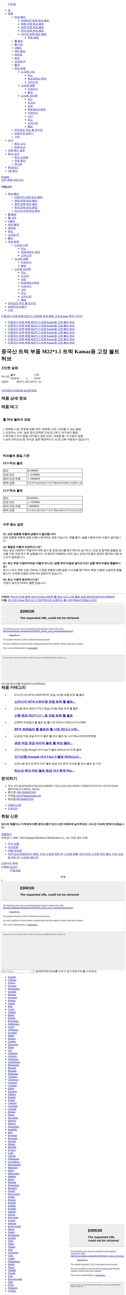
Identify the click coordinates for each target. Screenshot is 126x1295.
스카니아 (33, 82)
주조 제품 (33, 37)
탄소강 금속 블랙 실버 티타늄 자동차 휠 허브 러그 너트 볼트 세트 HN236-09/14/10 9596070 (63, 596)
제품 (10, 13)
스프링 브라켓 (29, 95)
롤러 (17, 65)
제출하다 (6, 834)
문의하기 (13, 167)
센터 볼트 (20, 51)
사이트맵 (13, 847)
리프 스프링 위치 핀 (51, 854)
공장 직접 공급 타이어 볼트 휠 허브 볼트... (43, 743)
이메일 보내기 (9, 867)
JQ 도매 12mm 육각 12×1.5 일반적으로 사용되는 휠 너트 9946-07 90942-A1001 (52, 600)
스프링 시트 (28, 71)
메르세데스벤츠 (37, 109)
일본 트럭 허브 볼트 (32, 27)
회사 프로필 (21, 157)
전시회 (18, 164)
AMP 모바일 (15, 850)
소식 (10, 140)
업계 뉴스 (20, 147)
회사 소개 (13, 154)
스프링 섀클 (28, 85)
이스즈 (31, 102)
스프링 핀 (20, 61)
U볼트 (18, 47)
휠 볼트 (18, 41)
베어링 (18, 54)
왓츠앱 (17, 870)
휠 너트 (18, 44)
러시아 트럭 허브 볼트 (34, 34)
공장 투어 (20, 160)
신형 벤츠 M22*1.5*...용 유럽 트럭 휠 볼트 (43, 715)
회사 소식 (20, 143)
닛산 (30, 116)
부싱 (17, 58)
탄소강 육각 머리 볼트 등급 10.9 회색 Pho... (44, 770)
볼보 (30, 92)
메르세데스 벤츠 (37, 78)
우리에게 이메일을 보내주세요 (19, 390)
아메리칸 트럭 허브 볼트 (35, 20)
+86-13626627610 (26, 792)
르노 (30, 119)
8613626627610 (24, 799)
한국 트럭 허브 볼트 (32, 30)
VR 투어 (13, 171)
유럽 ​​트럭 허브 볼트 (32, 23)
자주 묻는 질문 (16, 150)
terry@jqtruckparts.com (28, 795)
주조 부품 (20, 68)
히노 (30, 75)
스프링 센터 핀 (29, 857)
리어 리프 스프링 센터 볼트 (95, 854)
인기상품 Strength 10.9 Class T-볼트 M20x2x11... (47, 756)
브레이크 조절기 (23, 133)
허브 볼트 (20, 17)
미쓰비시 (33, 88)
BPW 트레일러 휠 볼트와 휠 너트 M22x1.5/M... (46, 729)
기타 (17, 136)
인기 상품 (13, 843)
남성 (30, 106)
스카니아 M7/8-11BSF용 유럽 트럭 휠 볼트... (44, 701)
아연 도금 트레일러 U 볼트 (23, 854)
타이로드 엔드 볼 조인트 (28, 130)
